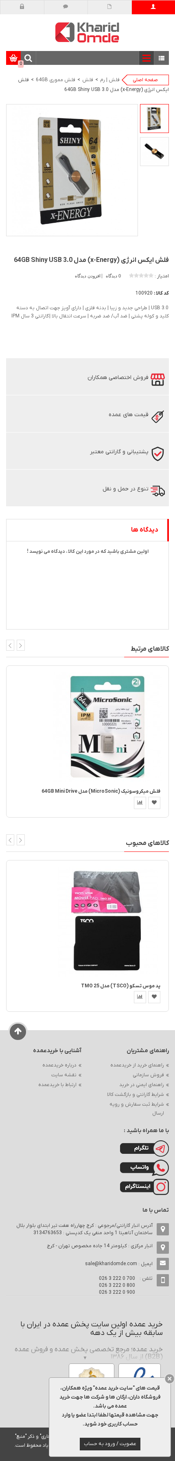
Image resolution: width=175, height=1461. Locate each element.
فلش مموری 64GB (55, 80)
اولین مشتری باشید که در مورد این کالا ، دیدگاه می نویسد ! (88, 551)
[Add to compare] (140, 803)
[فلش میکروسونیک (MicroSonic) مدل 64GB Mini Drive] (107, 726)
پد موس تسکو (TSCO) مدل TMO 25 (120, 986)
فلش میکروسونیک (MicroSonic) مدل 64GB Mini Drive (101, 791)
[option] (154, 118)
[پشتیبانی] (65, 7)
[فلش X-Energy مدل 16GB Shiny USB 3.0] (154, 118)
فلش (87, 80)
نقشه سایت (64, 1075)
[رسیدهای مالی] (109, 7)
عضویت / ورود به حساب (110, 1444)
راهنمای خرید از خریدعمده (137, 1065)
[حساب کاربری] (153, 7)
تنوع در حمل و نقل (126, 489)
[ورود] (22, 7)
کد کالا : (161, 293)
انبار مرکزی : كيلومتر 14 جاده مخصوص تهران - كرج (100, 1246)
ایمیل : (119, 1264)
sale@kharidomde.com (111, 1264)
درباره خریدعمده (59, 1065)
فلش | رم (110, 80)
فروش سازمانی (148, 1075)
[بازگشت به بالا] (18, 1031)
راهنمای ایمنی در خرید (141, 1085)
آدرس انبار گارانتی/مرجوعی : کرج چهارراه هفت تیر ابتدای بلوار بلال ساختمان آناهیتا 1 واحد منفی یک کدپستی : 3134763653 (84, 1229)
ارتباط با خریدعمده (57, 1085)
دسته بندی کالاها (162, 58)
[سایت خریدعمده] (87, 32)
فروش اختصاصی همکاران (118, 377)
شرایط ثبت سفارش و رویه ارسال (136, 1109)
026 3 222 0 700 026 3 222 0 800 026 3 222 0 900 (117, 1285)
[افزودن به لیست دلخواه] (154, 803)
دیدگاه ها (144, 530)
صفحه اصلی (145, 80)
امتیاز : (162, 276)
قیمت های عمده (129, 415)
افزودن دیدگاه (88, 275)
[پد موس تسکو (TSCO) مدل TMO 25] (107, 921)
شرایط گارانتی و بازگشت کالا (135, 1094)
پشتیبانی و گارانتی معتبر (119, 452)
